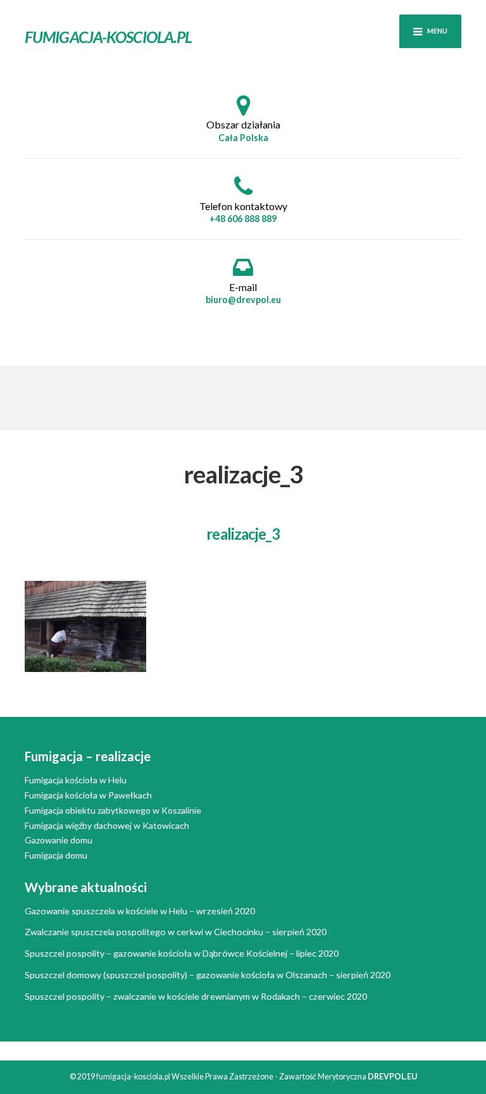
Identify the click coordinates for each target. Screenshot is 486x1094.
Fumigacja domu (56, 855)
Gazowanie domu (58, 840)
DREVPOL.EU (392, 1076)
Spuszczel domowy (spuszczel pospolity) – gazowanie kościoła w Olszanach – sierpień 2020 (207, 974)
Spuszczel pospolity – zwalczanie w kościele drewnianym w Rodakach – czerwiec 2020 (196, 996)
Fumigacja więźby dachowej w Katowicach (107, 825)
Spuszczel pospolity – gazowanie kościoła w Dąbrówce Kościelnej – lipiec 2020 (182, 953)
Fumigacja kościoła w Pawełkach (88, 795)
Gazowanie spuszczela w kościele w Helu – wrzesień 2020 (140, 910)
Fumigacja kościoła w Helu (76, 779)
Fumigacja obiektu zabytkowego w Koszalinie (113, 810)
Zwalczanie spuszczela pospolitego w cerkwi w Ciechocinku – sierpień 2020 (176, 931)
